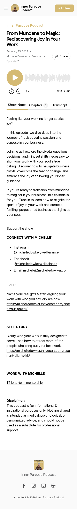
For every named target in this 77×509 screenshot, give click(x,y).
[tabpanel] (38, 276)
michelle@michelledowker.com (45, 270)
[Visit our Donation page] (53, 486)
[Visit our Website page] (43, 486)
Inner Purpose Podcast (31, 8)
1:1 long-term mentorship (25, 383)
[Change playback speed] (27, 91)
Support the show (20, 228)
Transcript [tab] (59, 105)
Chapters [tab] (37, 105)
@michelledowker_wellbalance (36, 252)
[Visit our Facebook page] (24, 486)
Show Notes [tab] (17, 105)
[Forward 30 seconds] (19, 91)
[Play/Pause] (15, 77)
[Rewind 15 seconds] (11, 91)
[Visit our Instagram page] (34, 486)
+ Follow (64, 8)
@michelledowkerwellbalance (35, 264)
